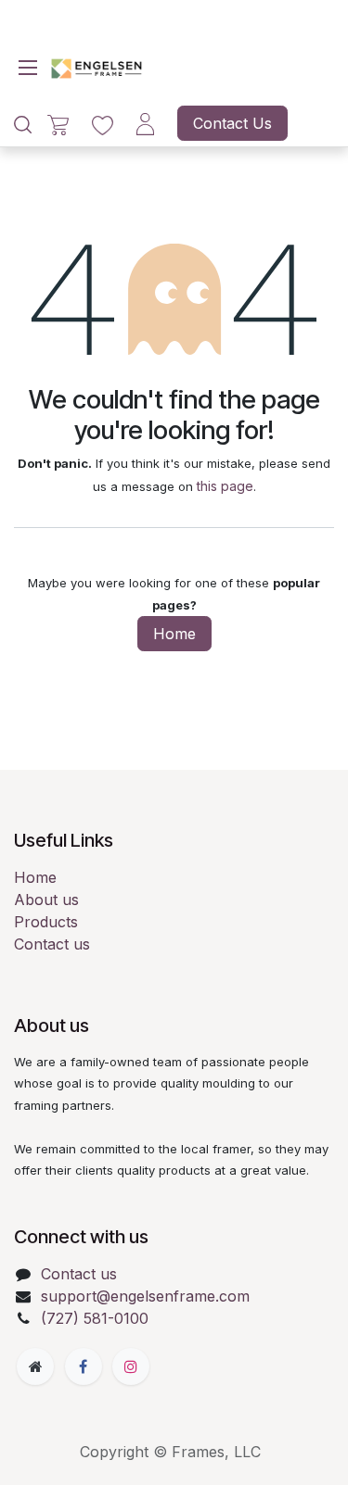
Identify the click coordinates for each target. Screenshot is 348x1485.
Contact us (52, 944)
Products (46, 921)
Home (174, 633)
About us (46, 899)
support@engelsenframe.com (145, 1296)
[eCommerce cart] (58, 123)
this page (225, 486)
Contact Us (232, 123)
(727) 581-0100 (94, 1318)
